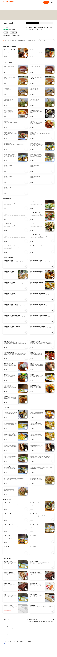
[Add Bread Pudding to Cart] (53, 567)
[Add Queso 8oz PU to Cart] (26, 94)
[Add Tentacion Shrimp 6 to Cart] (53, 347)
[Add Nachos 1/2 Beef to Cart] (26, 182)
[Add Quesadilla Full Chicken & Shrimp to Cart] (26, 321)
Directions (6, 644)
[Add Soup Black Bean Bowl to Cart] (53, 116)
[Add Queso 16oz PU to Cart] (53, 94)
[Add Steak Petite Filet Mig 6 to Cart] (26, 347)
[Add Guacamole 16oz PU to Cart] (53, 105)
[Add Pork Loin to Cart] (53, 358)
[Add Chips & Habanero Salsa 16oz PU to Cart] (53, 83)
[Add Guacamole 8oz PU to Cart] (26, 105)
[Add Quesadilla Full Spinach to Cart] (26, 288)
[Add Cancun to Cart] (53, 380)
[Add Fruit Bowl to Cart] (53, 611)
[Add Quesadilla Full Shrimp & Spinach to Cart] (26, 332)
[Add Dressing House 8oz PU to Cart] (53, 252)
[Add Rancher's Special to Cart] (26, 472)
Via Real (15, 6)
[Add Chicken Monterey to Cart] (26, 369)
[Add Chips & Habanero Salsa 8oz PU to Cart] (26, 83)
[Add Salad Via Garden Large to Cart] (26, 230)
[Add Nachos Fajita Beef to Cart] (53, 149)
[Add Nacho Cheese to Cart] (26, 149)
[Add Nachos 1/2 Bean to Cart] (26, 171)
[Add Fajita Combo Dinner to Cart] (26, 520)
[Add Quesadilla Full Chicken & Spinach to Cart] (53, 321)
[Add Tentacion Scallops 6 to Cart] (26, 358)
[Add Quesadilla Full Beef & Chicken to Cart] (53, 299)
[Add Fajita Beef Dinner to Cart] (26, 509)
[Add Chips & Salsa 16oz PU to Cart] (53, 72)
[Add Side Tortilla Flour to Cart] (53, 542)
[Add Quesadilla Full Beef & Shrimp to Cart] (26, 310)
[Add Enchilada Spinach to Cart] (26, 428)
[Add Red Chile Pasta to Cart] (26, 494)
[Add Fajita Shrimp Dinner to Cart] (53, 531)
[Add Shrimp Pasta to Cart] (26, 483)
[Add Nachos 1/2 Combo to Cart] (26, 193)
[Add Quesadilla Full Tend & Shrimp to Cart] (53, 332)
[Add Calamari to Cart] (26, 127)
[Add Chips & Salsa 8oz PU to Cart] (26, 72)
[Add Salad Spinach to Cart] (26, 219)
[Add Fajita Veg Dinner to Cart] (53, 520)
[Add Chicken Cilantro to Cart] (26, 461)
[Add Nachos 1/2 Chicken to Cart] (53, 182)
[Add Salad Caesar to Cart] (53, 208)
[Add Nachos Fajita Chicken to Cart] (26, 160)
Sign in (51, 2)
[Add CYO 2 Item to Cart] (26, 417)
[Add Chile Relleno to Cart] (53, 461)
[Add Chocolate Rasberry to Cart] (53, 578)
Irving (10, 6)
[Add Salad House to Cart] (26, 208)
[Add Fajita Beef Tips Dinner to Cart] (26, 531)
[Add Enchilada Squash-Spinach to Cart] (26, 439)
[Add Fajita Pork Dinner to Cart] (26, 542)
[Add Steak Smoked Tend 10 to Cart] (26, 56)
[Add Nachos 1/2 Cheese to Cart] (53, 171)
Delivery (46, 23)
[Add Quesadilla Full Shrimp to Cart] (26, 277)
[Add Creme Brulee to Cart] (53, 589)
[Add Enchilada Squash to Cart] (53, 428)
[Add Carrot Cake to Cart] (26, 589)
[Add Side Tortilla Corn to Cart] (26, 553)
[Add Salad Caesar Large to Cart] (53, 230)
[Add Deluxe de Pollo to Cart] (53, 450)
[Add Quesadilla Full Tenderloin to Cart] (53, 277)
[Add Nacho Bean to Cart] (53, 138)
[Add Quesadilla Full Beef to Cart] (26, 266)
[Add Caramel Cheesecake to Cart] (26, 578)
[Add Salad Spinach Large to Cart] (26, 241)
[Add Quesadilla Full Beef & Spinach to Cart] (53, 310)
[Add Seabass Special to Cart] (53, 56)
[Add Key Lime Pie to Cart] (53, 600)
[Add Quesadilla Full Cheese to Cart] (26, 299)
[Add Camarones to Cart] (26, 380)
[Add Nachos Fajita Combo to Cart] (53, 160)
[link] (12, 41)
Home (4, 6)
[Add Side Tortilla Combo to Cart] (53, 553)
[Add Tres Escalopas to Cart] (26, 391)
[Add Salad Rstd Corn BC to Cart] (53, 219)
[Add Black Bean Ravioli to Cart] (53, 483)
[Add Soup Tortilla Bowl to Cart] (26, 116)
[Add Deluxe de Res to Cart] (26, 450)
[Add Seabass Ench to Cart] (26, 402)
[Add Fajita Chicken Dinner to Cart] (53, 509)
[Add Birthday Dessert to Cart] (26, 567)
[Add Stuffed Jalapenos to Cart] (26, 138)
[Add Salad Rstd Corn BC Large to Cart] (53, 241)
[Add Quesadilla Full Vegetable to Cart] (53, 288)
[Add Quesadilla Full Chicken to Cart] (53, 266)
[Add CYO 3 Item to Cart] (53, 417)
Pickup (32, 23)
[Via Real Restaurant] (8, 1)
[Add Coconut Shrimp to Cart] (53, 391)
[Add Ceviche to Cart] (53, 127)
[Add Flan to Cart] (26, 600)
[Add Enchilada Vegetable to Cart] (53, 439)
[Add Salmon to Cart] (53, 369)
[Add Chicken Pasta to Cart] (53, 472)
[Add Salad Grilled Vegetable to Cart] (26, 252)
